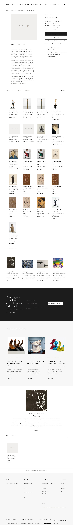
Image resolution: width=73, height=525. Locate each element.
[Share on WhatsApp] (60, 43)
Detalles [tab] (12, 44)
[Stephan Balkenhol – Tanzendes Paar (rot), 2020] (28, 154)
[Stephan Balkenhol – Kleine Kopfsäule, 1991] (28, 103)
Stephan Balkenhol (20, 10)
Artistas (27, 4)
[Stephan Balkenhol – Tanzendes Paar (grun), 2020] (42, 154)
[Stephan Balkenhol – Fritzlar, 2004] (57, 202)
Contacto (44, 494)
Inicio (7, 10)
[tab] (9, 91)
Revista (41, 4)
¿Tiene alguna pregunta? (53, 47)
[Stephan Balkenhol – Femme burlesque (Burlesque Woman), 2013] (57, 103)
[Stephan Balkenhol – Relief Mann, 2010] (14, 154)
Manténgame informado (56, 34)
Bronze (54, 23)
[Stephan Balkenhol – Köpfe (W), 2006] (28, 202)
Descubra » (36, 430)
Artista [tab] (18, 44)
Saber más (10, 378)
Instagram (63, 483)
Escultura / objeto (56, 21)
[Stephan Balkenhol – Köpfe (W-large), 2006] (42, 179)
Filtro (62, 90)
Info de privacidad (56, 523)
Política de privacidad (45, 519)
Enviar (64, 507)
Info (46, 4)
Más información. (52, 56)
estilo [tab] (24, 44)
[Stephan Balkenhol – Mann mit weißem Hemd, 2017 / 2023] (57, 129)
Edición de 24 (55, 27)
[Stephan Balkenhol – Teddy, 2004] (42, 129)
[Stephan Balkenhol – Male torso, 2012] (14, 227)
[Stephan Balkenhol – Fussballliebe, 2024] (14, 103)
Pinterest (63, 488)
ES (64, 4)
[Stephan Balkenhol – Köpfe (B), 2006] (57, 179)
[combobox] (55, 4)
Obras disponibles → (56, 38)
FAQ (43, 486)
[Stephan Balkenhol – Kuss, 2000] (42, 202)
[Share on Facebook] (52, 43)
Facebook (63, 486)
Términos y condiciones (27, 519)
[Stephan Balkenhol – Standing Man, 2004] (14, 179)
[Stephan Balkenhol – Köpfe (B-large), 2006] (28, 179)
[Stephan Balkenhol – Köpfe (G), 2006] (14, 202)
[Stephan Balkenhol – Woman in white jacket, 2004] (57, 154)
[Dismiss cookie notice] (61, 523)
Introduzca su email (30, 300)
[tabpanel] (23, 66)
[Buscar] (60, 4)
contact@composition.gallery (12, 483)
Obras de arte (34, 4)
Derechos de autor (11, 519)
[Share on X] (55, 43)
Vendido (54, 30)
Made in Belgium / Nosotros (48, 483)
